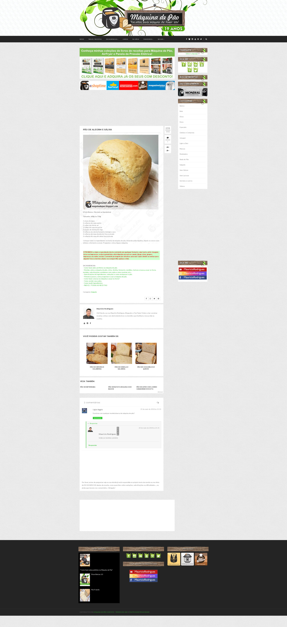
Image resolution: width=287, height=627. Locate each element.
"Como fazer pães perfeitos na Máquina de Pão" (96, 570)
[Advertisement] (127, 108)
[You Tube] (193, 269)
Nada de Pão (184, 159)
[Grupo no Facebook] (195, 64)
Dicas (182, 117)
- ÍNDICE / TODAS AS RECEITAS (95, 285)
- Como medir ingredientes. (93, 283)
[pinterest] (198, 39)
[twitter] (201, 39)
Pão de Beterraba (87, 387)
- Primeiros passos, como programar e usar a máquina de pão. (105, 277)
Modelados (184, 154)
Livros (125, 39)
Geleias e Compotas (187, 133)
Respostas (94, 423)
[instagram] (192, 39)
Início (82, 39)
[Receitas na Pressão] (187, 559)
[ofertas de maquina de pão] (127, 85)
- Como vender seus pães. (92, 281)
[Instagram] (193, 273)
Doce (182, 122)
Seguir (160, 39)
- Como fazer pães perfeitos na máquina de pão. (100, 268)
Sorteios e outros (186, 181)
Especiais (183, 127)
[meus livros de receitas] (127, 63)
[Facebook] (193, 277)
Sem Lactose (184, 175)
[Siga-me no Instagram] (189, 64)
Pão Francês (95, 590)
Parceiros (148, 39)
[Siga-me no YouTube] (201, 64)
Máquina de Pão (100, 612)
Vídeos (182, 186)
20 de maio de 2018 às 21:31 (149, 428)
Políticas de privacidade (139, 612)
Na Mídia (135, 39)
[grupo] (189, 39)
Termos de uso (121, 612)
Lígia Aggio (98, 409)
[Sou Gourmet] (201, 559)
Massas (182, 149)
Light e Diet (184, 143)
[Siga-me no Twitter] (195, 70)
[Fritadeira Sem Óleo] (173, 559)
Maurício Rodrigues (107, 434)
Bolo (181, 111)
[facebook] (186, 39)
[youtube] (195, 39)
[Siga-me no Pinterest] (189, 70)
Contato (110, 612)
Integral (183, 138)
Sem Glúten (184, 170)
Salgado (94, 292)
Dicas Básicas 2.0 (97, 574)
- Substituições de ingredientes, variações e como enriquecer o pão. (107, 274)
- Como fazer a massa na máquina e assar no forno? (101, 279)
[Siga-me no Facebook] (184, 64)
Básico (182, 106)
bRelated (160, 392)
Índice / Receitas (95, 39)
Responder (97, 418)
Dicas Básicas (111, 39)
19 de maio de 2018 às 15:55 (150, 409)
